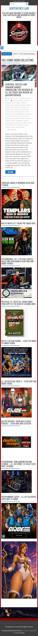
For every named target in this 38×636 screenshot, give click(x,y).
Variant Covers (15, 127)
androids (8, 103)
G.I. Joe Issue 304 (10, 116)
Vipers (22, 127)
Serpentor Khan (10, 123)
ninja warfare (15, 118)
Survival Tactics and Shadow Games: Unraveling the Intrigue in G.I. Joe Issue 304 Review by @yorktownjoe (19, 89)
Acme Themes (20, 633)
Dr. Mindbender (19, 114)
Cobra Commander (11, 107)
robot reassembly (17, 121)
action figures (17, 101)
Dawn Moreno (14, 112)
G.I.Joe (3, 66)
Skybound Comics (22, 123)
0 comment (12, 130)
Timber (7, 127)
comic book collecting (13, 109)
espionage (28, 114)
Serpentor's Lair (19, 8)
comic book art (23, 107)
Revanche (23, 118)
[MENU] (1, 47)
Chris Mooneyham (20, 105)
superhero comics (22, 125)
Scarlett (26, 121)
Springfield (12, 125)
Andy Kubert (16, 103)
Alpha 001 (26, 101)
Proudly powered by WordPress (11, 631)
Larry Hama (19, 116)
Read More (10, 172)
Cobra (28, 105)
